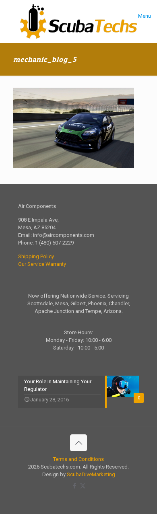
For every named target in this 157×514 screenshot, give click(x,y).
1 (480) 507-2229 (54, 243)
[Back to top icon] (78, 442)
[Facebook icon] (74, 485)
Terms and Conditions (78, 459)
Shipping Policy (36, 256)
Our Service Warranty (42, 264)
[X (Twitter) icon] (83, 485)
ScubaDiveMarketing (91, 474)
